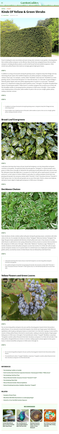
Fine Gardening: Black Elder (10, 380)
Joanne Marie (6, 15)
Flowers (9, 8)
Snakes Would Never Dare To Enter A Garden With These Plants (8, 424)
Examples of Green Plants (9, 395)
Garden (3, 8)
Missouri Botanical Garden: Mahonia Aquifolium (15, 382)
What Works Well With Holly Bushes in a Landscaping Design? (18, 397)
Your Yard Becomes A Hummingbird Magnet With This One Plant (22, 424)
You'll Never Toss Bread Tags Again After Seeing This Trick (50, 424)
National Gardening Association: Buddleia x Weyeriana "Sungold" (19, 385)
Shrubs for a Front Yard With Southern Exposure (15, 400)
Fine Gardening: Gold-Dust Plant (11, 375)
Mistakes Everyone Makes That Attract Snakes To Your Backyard (35, 425)
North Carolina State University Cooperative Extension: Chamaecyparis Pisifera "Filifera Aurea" (27, 373)
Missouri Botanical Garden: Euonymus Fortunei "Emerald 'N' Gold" (20, 377)
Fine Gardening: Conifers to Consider (12, 370)
